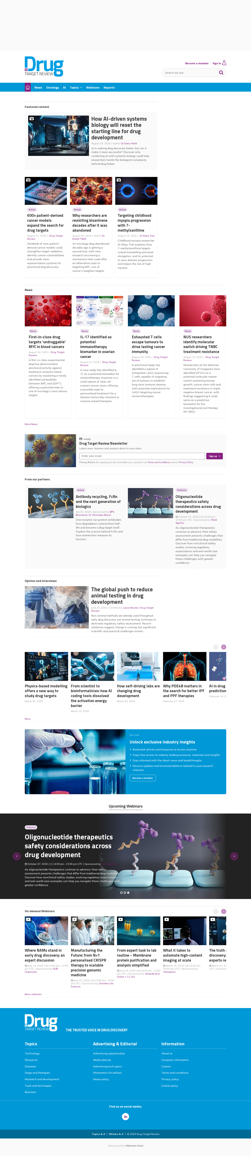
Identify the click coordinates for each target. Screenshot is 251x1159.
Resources (31, 1060)
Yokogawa (169, 971)
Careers (166, 1066)
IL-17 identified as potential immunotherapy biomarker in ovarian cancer (97, 346)
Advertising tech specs (107, 1066)
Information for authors (107, 1072)
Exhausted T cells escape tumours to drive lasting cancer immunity (148, 344)
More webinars (33, 994)
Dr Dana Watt (129, 143)
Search (221, 72)
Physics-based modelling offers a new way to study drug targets (46, 691)
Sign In (217, 63)
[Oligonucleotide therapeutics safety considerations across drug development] (128, 893)
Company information (175, 1060)
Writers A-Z (116, 1134)
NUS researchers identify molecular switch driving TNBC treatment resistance (201, 344)
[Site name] (44, 75)
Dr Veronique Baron (100, 514)
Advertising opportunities (109, 1053)
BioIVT (108, 865)
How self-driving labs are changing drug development (138, 691)
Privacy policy (170, 1079)
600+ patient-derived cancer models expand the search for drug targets (45, 222)
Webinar (182, 490)
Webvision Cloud (134, 1145)
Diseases (30, 1066)
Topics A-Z (98, 1134)
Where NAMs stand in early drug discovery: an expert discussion (45, 955)
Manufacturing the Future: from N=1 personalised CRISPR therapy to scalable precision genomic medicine (88, 962)
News (33, 331)
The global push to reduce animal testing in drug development (122, 595)
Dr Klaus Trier (147, 235)
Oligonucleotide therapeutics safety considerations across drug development (198, 504)
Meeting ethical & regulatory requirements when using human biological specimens (68, 847)
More (28, 718)
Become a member (197, 63)
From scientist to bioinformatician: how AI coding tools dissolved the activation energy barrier (91, 696)
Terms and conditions (175, 1072)
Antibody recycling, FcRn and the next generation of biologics (98, 501)
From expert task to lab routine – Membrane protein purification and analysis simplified (137, 957)
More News (31, 424)
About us (166, 1053)
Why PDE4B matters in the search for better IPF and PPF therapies (184, 691)
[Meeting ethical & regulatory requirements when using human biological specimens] (121, 893)
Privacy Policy (186, 462)
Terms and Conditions (159, 462)
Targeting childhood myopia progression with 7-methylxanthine (134, 222)
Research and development (42, 1079)
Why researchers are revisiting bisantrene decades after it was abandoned (89, 222)
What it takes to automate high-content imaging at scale (182, 955)
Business (30, 1092)
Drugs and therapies (37, 1072)
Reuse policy (101, 1079)
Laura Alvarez (131, 607)
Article (32, 209)
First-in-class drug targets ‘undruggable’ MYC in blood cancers (47, 342)
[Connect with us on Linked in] (125, 1116)
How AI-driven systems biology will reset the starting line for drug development (119, 128)
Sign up (213, 456)
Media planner (102, 1060)
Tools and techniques (38, 1085)
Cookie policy (169, 1085)
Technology (32, 1053)
